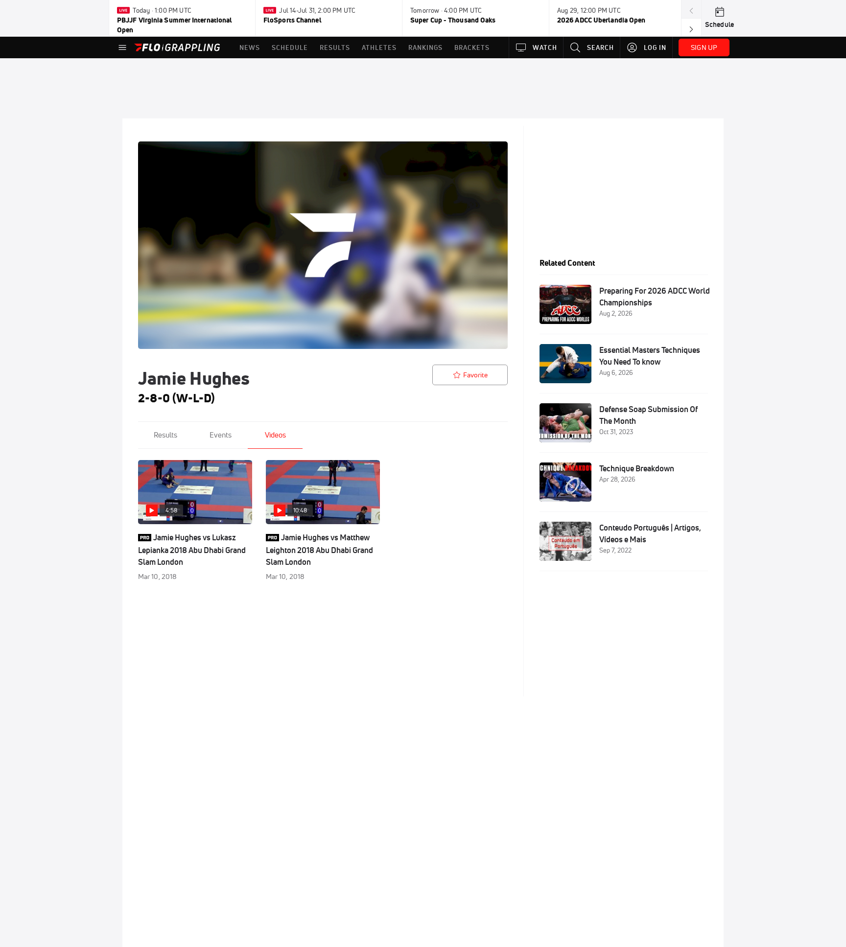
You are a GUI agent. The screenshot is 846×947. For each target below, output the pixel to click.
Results (165, 434)
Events (221, 434)
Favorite (475, 374)
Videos (275, 434)
